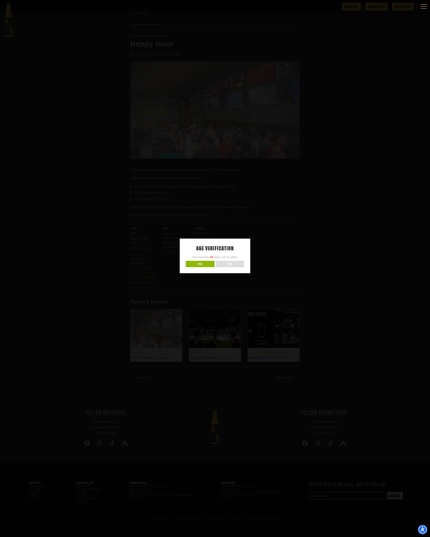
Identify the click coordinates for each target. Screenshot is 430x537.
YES (200, 264)
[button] (424, 6)
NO (230, 264)
